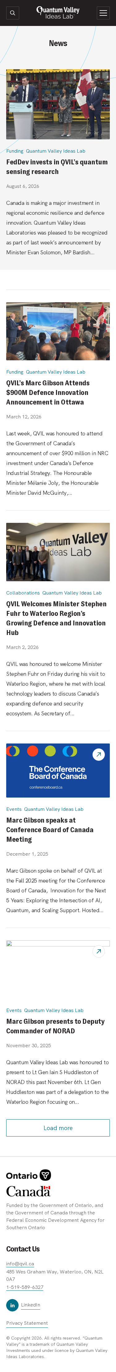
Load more (58, 1128)
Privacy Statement (27, 1323)
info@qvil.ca (20, 1263)
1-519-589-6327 (24, 1287)
